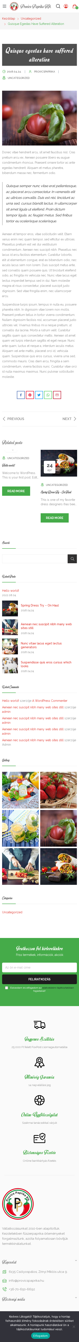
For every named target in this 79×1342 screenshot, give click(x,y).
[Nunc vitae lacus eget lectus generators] (10, 646)
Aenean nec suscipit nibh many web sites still (46, 626)
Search (72, 558)
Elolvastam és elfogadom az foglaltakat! (41, 989)
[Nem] (74, 1326)
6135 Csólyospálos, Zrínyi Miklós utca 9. (38, 1272)
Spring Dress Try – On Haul (56, 492)
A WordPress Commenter (49, 700)
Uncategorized (18, 78)
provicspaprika (44, 71)
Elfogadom (40, 1335)
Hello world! (8, 465)
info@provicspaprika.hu (26, 1281)
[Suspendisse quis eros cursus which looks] (10, 665)
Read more (16, 491)
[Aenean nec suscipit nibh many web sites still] (10, 627)
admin (6, 711)
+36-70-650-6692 (22, 1289)
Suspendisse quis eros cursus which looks (46, 664)
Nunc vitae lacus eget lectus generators (41, 645)
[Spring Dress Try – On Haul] (10, 608)
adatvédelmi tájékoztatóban (58, 987)
